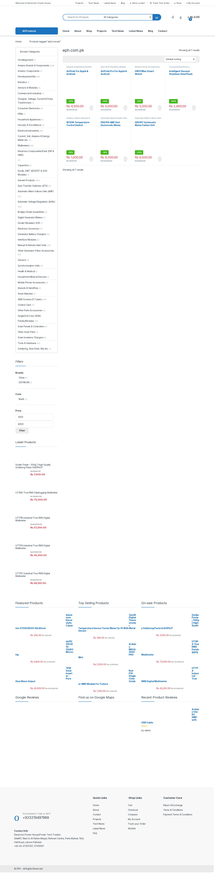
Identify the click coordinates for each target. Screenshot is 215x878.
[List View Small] (80, 59)
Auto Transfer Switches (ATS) (33, 185)
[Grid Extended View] (71, 59)
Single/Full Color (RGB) (29, 316)
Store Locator (138, 3)
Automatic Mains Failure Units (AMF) (36, 191)
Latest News (110, 3)
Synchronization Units (30, 265)
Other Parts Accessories (31, 310)
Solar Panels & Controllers (32, 326)
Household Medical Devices (33, 276)
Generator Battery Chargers (34, 234)
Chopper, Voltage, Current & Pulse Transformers (35, 100)
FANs (21, 113)
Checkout (133, 810)
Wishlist (132, 828)
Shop (178, 3)
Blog (123, 3)
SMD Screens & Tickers (32, 299)
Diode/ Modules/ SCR (30, 223)
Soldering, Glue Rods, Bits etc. (34, 348)
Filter (22, 430)
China (21, 377)
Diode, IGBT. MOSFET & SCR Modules (32, 172)
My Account (194, 3)
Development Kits (29, 76)
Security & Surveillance (31, 125)
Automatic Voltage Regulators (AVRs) (36, 201)
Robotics (23, 82)
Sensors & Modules (29, 87)
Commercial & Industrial (31, 93)
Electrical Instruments (30, 130)
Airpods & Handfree (75, 67)
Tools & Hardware (29, 343)
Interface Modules (28, 239)
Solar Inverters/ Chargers (32, 337)
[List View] (76, 59)
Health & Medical (27, 271)
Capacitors (25, 165)
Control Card (26, 304)
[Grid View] (67, 59)
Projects (79, 3)
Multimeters (26, 145)
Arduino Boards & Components (78, 119)
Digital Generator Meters (32, 217)
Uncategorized (27, 59)
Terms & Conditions (173, 810)
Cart (130, 805)
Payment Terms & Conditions (177, 814)
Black (21, 399)
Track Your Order (161, 3)
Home (66, 31)
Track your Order (137, 823)
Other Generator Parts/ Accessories (36, 252)
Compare (132, 814)
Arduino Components (30, 71)
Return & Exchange (173, 805)
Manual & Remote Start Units (34, 245)
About (77, 31)
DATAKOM (24, 382)
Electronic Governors (30, 228)
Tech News (93, 3)
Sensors (23, 260)
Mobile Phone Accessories (78, 68)
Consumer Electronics (179, 67)
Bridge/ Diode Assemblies (32, 212)
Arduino (69, 118)
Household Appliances (30, 119)
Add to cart (91, 108)
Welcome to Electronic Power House (33, 3)
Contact (162, 31)
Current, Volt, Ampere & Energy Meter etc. (34, 138)
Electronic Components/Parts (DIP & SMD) (36, 153)
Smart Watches (27, 293)
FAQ (95, 833)
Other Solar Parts (28, 332)
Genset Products (29, 180)
